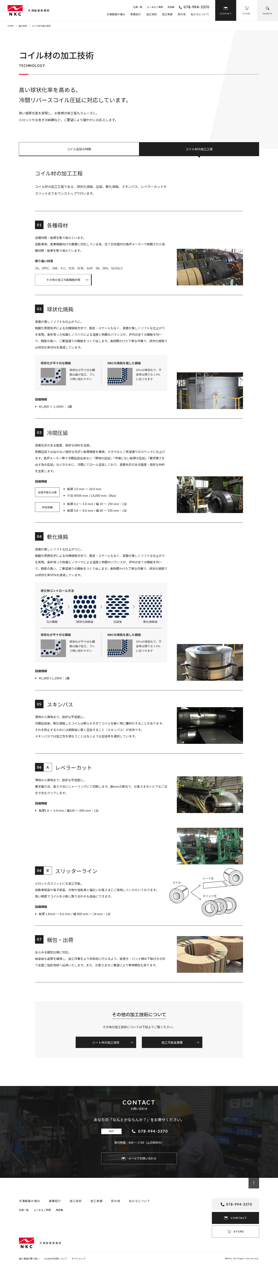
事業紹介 (135, 14)
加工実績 (167, 14)
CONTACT (226, 13)
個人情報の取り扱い (29, 1258)
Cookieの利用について (55, 1258)
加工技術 (151, 14)
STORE (247, 13)
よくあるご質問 (155, 7)
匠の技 (182, 14)
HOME (11, 25)
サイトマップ (78, 1258)
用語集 (171, 7)
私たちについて (200, 14)
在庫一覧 (137, 7)
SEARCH (267, 13)
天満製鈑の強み (116, 14)
